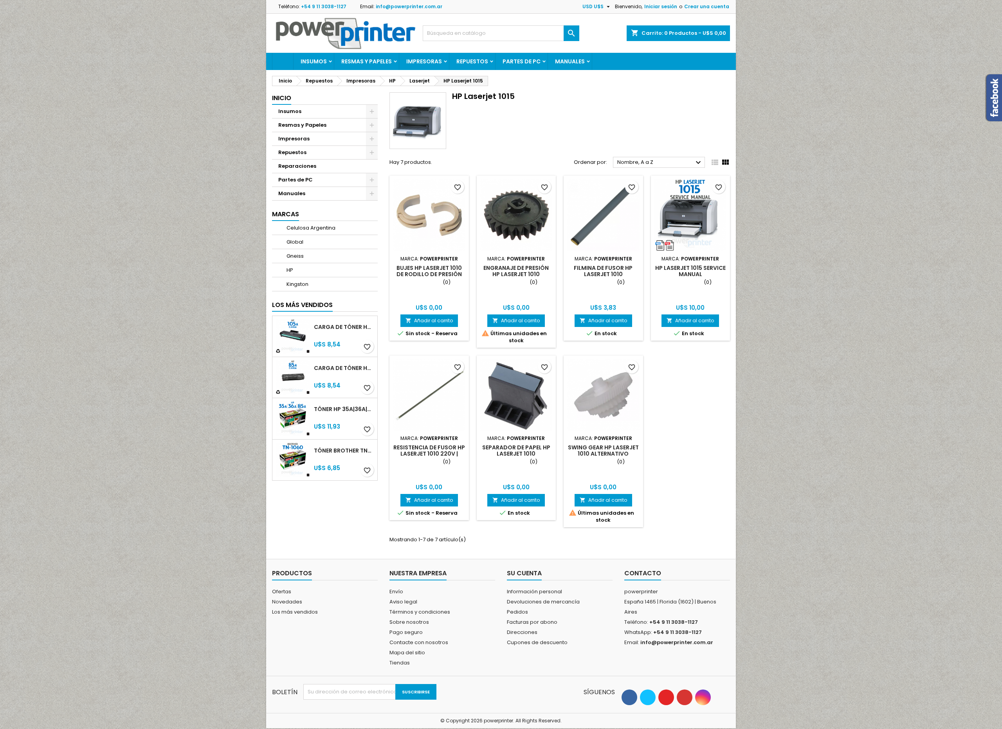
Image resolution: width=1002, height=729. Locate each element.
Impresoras (424, 61)
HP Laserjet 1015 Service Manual (690, 271)
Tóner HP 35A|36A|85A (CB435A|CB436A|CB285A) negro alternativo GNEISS (344, 409)
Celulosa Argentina (310, 228)
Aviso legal (403, 601)
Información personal (534, 591)
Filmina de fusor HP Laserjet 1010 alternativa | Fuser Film (603, 274)
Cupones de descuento (537, 642)
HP (289, 270)
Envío (396, 591)
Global (294, 242)
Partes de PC (522, 61)
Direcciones (522, 632)
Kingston (296, 284)
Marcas (285, 214)
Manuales (570, 61)
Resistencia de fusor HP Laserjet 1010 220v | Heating (429, 454)
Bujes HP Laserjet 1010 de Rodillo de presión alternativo (429, 274)
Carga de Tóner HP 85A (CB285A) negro (344, 368)
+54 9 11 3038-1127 (323, 6)
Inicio (281, 97)
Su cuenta (524, 573)
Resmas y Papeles (366, 61)
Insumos (314, 61)
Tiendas (399, 662)
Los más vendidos (302, 304)
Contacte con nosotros (418, 642)
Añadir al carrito (429, 320)
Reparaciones (297, 166)
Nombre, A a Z (660, 162)
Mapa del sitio (407, 652)
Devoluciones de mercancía (543, 601)
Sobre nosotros (409, 622)
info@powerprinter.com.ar (409, 6)
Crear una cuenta (706, 6)
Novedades (287, 601)
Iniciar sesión (660, 6)
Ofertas (281, 591)
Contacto (642, 573)
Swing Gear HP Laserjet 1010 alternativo (603, 451)
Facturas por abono (532, 622)
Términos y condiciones (419, 612)
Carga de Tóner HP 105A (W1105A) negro (344, 327)
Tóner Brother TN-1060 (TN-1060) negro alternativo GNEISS (344, 450)
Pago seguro (406, 632)
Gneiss (294, 256)
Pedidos (517, 612)
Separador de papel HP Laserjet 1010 (516, 451)
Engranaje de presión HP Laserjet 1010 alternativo (516, 274)
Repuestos (472, 61)
